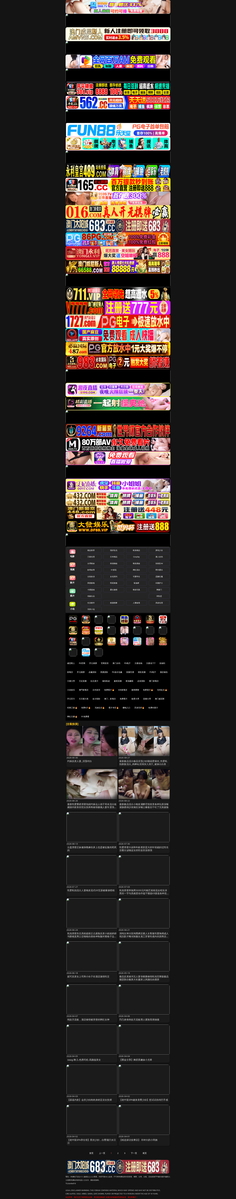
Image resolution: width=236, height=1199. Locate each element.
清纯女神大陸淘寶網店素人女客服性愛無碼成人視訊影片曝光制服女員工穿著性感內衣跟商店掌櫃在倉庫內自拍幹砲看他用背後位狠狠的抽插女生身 (144, 938)
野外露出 (159, 570)
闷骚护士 (159, 583)
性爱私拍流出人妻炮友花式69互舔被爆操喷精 (91, 890)
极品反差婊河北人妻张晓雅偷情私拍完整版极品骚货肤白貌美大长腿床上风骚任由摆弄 (144, 978)
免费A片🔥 (86, 707)
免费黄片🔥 (148, 690)
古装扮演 (91, 576)
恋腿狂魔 (159, 576)
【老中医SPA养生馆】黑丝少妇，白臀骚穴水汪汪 (91, 1141)
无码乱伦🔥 (162, 690)
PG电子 (127, 663)
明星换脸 (113, 583)
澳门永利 (116, 663)
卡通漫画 (91, 589)
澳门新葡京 (154, 681)
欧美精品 (136, 550)
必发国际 (141, 681)
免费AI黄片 (153, 707)
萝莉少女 (159, 550)
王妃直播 (83, 681)
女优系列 (113, 576)
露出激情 (113, 589)
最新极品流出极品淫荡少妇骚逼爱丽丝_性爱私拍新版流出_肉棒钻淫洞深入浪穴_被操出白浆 (143, 762)
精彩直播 (142, 672)
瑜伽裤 (136, 583)
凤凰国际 (104, 672)
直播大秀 (147, 698)
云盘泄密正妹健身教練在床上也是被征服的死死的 (92, 849)
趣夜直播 (118, 681)
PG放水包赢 (117, 672)
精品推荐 (91, 550)
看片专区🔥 (114, 707)
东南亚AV (159, 563)
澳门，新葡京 (110, 698)
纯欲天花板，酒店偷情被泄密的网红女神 (88, 1019)
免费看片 (124, 698)
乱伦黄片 (94, 681)
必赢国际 (92, 672)
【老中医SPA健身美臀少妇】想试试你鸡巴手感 (143, 1099)
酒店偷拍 (164, 672)
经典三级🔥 (72, 707)
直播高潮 (130, 672)
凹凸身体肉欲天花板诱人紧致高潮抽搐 (139, 1019)
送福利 (162, 663)
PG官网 (82, 663)
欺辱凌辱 (91, 570)
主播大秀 (71, 681)
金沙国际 (96, 698)
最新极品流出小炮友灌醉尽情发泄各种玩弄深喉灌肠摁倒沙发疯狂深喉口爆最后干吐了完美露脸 (144, 806)
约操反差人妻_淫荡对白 (79, 761)
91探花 (113, 570)
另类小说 (91, 609)
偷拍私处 (106, 681)
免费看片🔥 (109, 690)
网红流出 (136, 570)
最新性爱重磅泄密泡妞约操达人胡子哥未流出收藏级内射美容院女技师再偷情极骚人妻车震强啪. (92, 807)
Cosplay (136, 556)
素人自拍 (159, 556)
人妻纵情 (136, 603)
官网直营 (105, 663)
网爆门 (159, 589)
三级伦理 (91, 556)
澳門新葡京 (84, 690)
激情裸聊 (135, 690)
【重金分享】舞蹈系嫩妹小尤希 (135, 1059)
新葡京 (70, 672)
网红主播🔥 (72, 716)
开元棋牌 (93, 663)
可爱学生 (136, 576)
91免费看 (85, 716)
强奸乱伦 (113, 550)
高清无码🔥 (139, 707)
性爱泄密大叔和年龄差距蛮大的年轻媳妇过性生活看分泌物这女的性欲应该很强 (144, 849)
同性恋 (159, 596)
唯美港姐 (136, 563)
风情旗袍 (91, 583)
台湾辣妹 (91, 563)
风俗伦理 (159, 603)
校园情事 (113, 603)
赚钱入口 (126, 707)
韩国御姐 (113, 563)
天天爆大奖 (84, 698)
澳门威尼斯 (160, 698)
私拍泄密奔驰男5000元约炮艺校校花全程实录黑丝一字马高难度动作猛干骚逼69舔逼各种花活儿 (143, 893)
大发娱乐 (71, 690)
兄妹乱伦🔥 (100, 707)
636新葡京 (122, 690)
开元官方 (71, 698)
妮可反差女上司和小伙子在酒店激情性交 (88, 976)
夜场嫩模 (129, 681)
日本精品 (113, 556)
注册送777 (150, 663)
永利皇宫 (96, 690)
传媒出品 (91, 596)
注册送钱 (138, 663)
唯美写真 (136, 589)
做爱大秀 (135, 698)
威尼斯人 (71, 663)
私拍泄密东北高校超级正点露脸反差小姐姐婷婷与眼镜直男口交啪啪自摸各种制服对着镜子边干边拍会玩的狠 (92, 936)
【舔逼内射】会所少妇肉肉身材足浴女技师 (89, 1099)
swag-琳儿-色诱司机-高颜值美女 (84, 1059)
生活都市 (91, 603)
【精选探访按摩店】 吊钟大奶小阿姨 (138, 1139)
